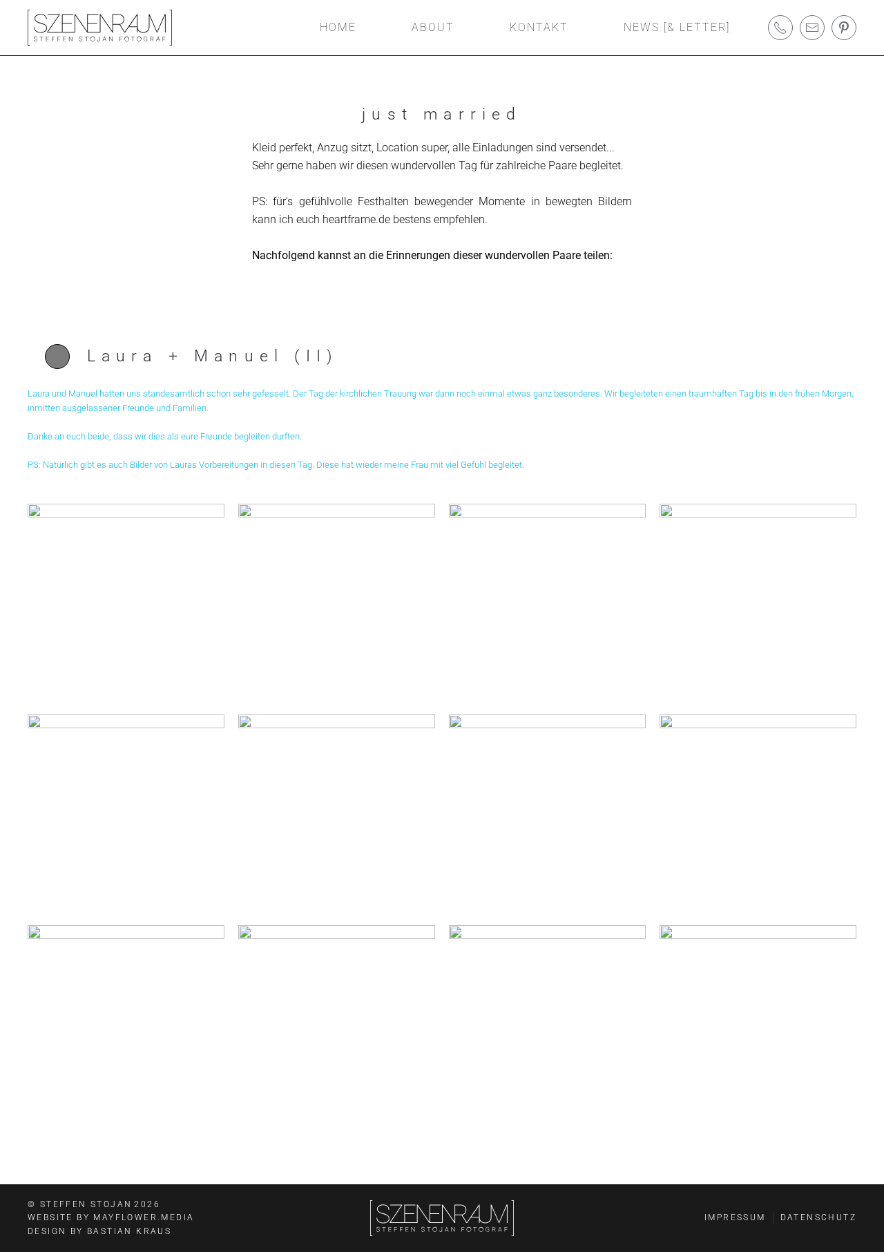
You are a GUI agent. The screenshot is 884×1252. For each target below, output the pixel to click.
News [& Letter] (677, 27)
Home (338, 27)
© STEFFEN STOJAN (94, 1204)
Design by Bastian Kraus (99, 1231)
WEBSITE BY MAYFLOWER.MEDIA (111, 1217)
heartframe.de (356, 219)
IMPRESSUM (735, 1217)
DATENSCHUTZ (818, 1217)
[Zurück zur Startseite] (100, 27)
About (433, 27)
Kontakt (539, 27)
